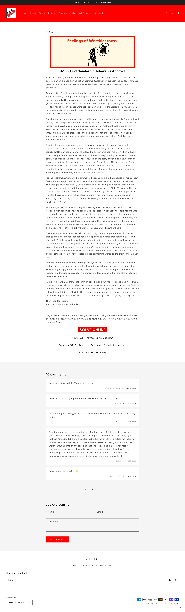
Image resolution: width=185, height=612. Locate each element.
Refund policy (106, 565)
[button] (166, 13)
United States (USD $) (17, 602)
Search (76, 565)
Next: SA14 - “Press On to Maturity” (92, 337)
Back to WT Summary (94, 352)
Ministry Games (159, 604)
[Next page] (99, 489)
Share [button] (51, 32)
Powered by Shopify (172, 604)
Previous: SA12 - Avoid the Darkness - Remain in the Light (92, 345)
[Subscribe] (50, 580)
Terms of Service (89, 565)
